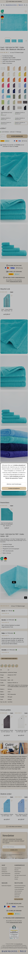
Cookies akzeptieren (14, 488)
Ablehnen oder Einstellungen (14, 484)
